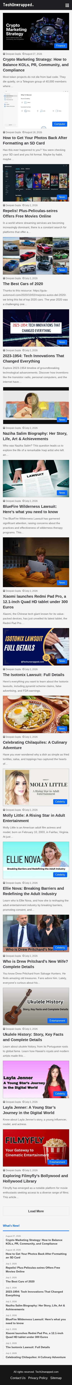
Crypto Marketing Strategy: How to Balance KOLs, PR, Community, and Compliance (36, 64)
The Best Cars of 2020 (23, 284)
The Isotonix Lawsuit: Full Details (33, 675)
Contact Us (18, 1378)
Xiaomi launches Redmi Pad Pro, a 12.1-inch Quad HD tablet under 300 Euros (35, 601)
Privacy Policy (38, 1378)
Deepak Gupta (13, 54)
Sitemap (56, 1378)
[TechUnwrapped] (18, 5)
